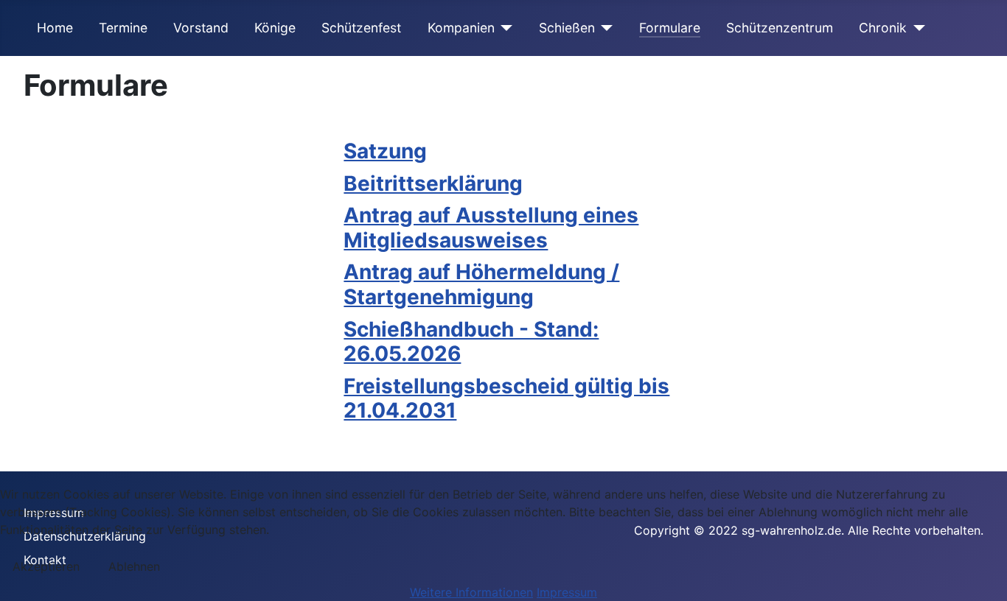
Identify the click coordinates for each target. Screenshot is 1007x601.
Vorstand (201, 27)
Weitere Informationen (471, 592)
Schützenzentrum (779, 27)
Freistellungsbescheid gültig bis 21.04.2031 (506, 398)
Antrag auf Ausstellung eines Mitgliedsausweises (491, 228)
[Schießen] (604, 28)
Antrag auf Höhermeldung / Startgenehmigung (481, 284)
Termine (123, 27)
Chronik (883, 27)
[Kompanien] (504, 28)
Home (55, 27)
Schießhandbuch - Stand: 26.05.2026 (471, 342)
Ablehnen (134, 566)
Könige (275, 27)
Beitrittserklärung (433, 183)
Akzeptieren (46, 566)
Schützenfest (361, 27)
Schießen (567, 27)
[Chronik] (916, 28)
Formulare (669, 27)
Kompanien (461, 27)
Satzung (385, 151)
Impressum (567, 592)
